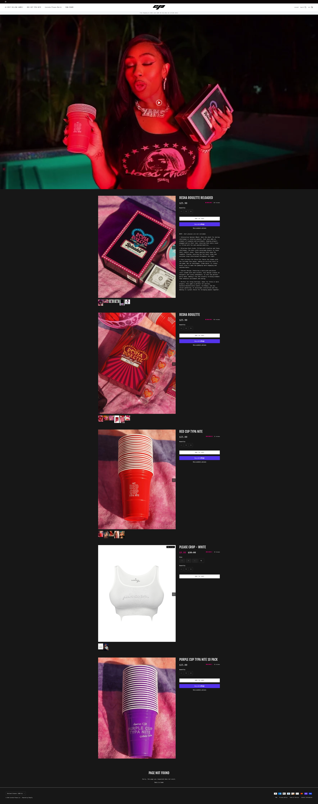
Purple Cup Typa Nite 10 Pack (198, 659)
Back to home (159, 782)
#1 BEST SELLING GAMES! (14, 7)
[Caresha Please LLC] (159, 7)
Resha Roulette (189, 315)
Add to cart (199, 218)
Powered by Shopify (27, 797)
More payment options (199, 228)
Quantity (182, 208)
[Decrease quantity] (181, 211)
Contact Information (306, 797)
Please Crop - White (192, 547)
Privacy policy (283, 797)
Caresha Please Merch (53, 7)
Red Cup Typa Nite (191, 431)
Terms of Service (294, 797)
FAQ (276, 797)
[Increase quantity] (191, 211)
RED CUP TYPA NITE (34, 7)
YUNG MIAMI (69, 7)
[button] (159, 102)
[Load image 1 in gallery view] (137, 247)
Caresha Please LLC (15, 797)
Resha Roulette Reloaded (196, 198)
